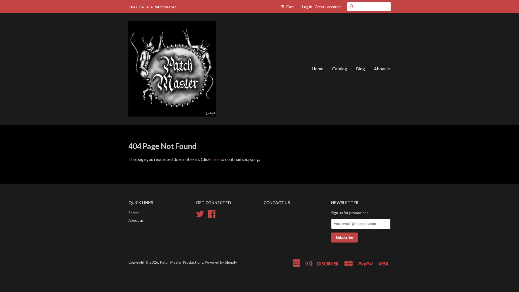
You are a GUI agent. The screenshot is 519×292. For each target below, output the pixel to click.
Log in (307, 6)
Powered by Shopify (221, 262)
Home (317, 68)
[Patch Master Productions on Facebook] (212, 213)
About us (382, 68)
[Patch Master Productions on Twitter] (200, 213)
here (215, 159)
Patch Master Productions (181, 262)
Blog (360, 68)
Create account (328, 6)
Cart (289, 6)
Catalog (339, 68)
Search (133, 213)
